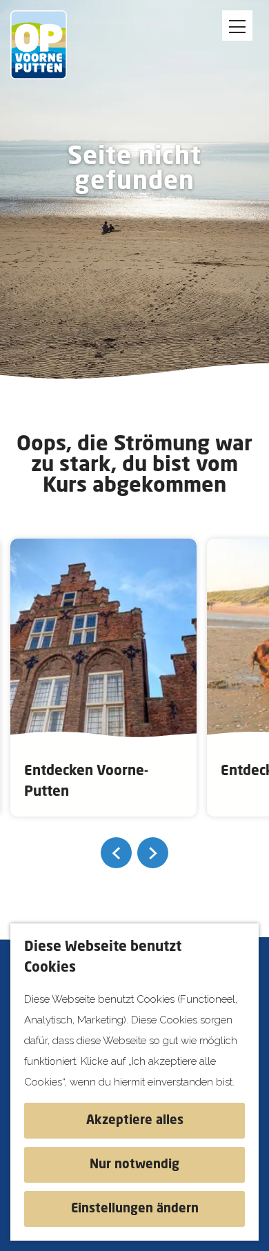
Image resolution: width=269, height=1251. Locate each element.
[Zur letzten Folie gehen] (116, 852)
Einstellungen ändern (135, 1209)
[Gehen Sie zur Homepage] (48, 44)
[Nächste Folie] (152, 852)
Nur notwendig (134, 1165)
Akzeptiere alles (134, 1120)
